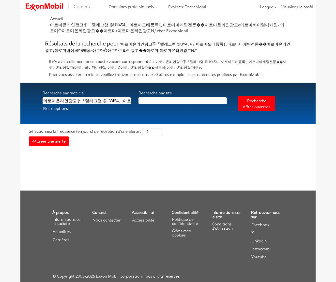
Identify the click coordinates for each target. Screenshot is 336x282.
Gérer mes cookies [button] (181, 233)
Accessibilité (143, 220)
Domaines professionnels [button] (132, 6)
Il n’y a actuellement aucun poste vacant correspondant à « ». (168, 64)
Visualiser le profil (297, 6)
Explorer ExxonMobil (187, 6)
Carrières (61, 239)
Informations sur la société (67, 221)
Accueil (56, 18)
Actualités (62, 231)
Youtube (259, 257)
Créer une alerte (50, 141)
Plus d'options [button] (55, 108)
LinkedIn (259, 241)
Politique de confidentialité (185, 221)
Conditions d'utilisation (222, 226)
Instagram (260, 249)
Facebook (260, 225)
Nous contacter (106, 220)
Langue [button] (267, 6)
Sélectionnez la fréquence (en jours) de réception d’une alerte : (85, 131)
